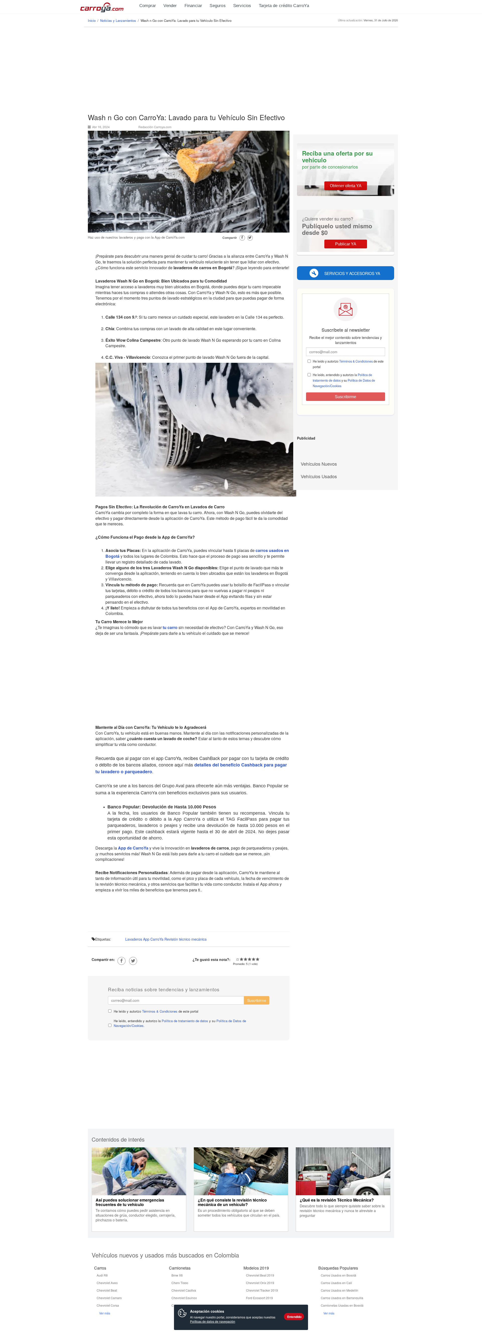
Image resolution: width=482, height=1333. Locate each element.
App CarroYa (153, 939)
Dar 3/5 (250, 959)
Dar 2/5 (246, 959)
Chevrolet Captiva (183, 1290)
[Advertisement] (241, 70)
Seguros (217, 5)
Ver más (104, 1313)
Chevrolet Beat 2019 (260, 1275)
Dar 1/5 (241, 959)
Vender (170, 5)
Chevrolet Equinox (184, 1298)
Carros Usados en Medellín (339, 1290)
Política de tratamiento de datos (185, 1020)
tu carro (170, 627)
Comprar (147, 5)
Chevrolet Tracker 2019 (262, 1290)
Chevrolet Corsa (108, 1305)
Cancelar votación (237, 959)
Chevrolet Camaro (109, 1298)
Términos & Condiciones (159, 1011)
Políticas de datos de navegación (212, 1321)
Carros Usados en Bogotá (338, 1275)
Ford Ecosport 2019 (259, 1298)
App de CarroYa (133, 848)
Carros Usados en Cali (336, 1283)
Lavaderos (133, 939)
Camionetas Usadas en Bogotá (342, 1305)
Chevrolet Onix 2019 (260, 1283)
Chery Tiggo (179, 1283)
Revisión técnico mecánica (185, 939)
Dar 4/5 (254, 959)
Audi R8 (102, 1275)
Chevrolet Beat (107, 1290)
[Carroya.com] (108, 6)
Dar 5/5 (258, 959)
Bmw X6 (177, 1275)
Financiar (193, 5)
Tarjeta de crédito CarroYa (284, 5)
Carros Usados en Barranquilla (342, 1298)
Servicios (242, 5)
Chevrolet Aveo (107, 1283)
